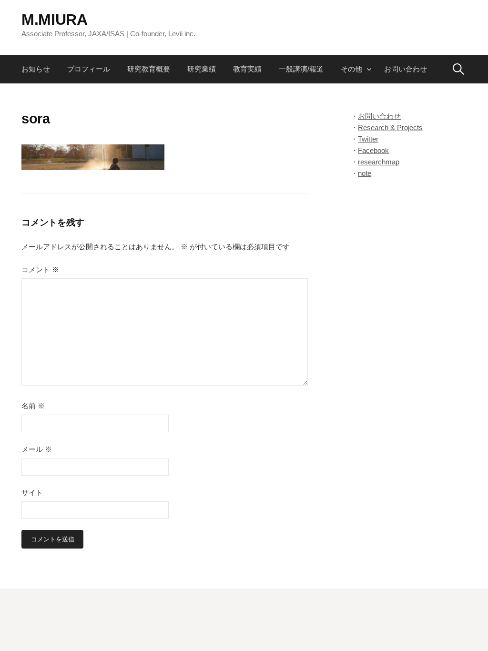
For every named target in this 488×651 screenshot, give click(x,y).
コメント (40, 269)
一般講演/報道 (301, 69)
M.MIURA (54, 19)
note (364, 173)
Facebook (373, 150)
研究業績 (201, 69)
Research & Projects (390, 127)
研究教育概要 (148, 69)
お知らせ (35, 69)
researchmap (378, 162)
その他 (351, 69)
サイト (32, 492)
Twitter (368, 139)
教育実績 (247, 69)
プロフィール (88, 69)
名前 (33, 406)
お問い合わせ (405, 69)
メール (36, 449)
